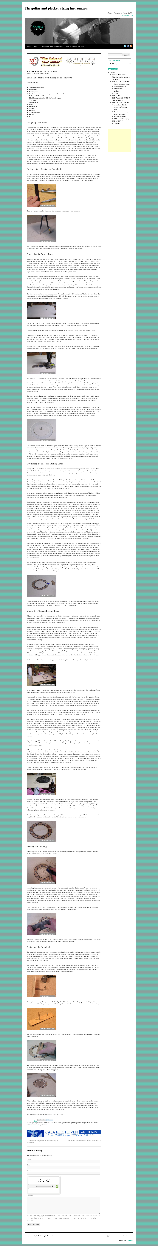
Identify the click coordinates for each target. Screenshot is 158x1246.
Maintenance (118, 88)
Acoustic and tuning (120, 105)
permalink (43, 1125)
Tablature (117, 123)
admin (47, 73)
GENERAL (114, 72)
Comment (30, 1196)
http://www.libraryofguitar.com (53, 46)
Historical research (120, 116)
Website (29, 1171)
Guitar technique (119, 114)
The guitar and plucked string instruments (56, 8)
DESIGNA (130, 1240)
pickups (116, 91)
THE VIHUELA (117, 121)
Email (29, 1165)
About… (36, 46)
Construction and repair (49, 1123)
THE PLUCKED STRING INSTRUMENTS (121, 99)
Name (29, 1159)
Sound (116, 93)
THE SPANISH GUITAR (120, 102)
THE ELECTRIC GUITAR (121, 82)
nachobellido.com (127, 15)
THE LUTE (116, 95)
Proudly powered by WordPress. (119, 1236)
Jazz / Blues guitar (120, 86)
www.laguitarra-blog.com (75, 46)
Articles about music (118, 75)
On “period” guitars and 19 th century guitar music (84, 1140)
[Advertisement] (119, 140)
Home (29, 46)
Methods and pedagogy (121, 119)
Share (35, 1121)
